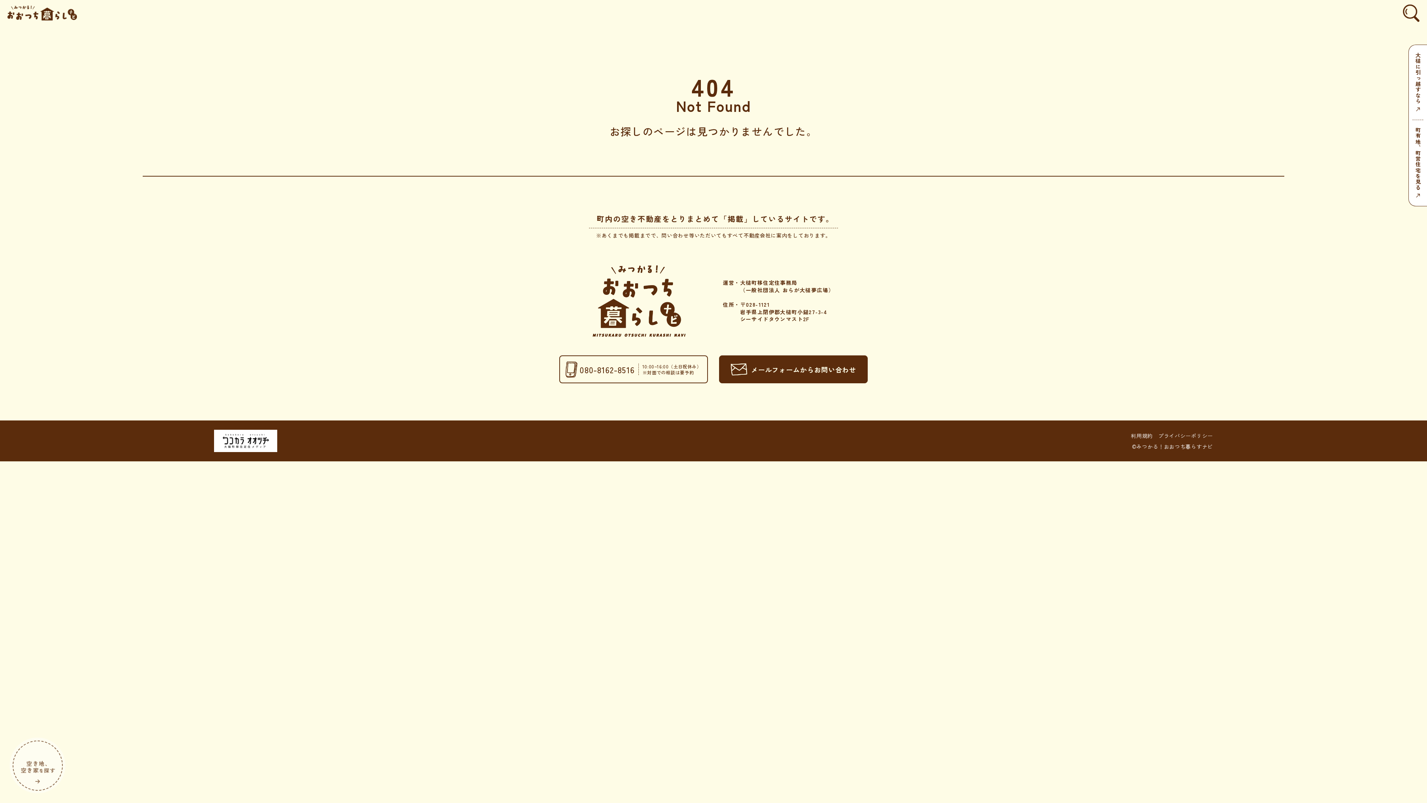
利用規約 (1142, 435)
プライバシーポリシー (1185, 435)
